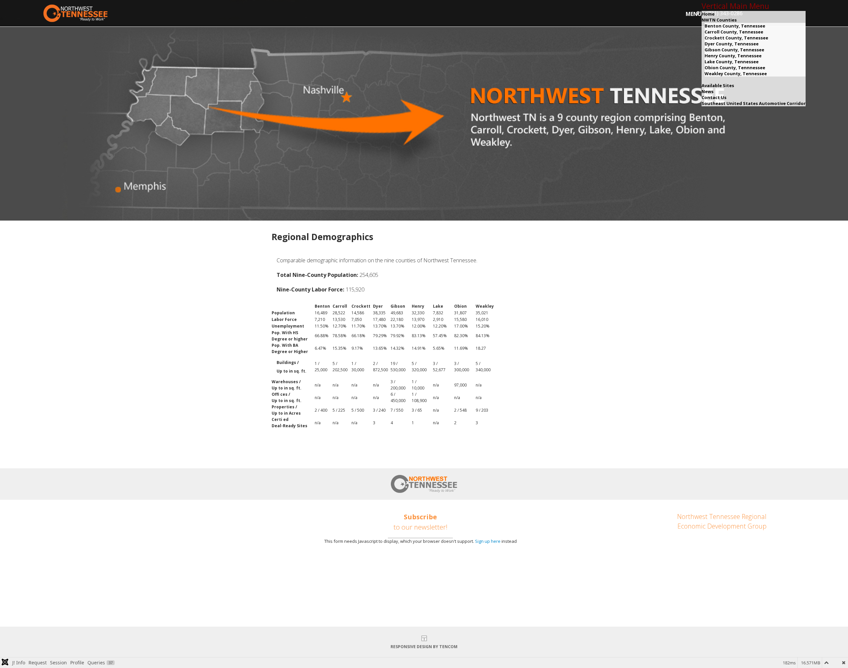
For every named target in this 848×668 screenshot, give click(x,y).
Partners (88, 585)
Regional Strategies (104, 551)
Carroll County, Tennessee (734, 32)
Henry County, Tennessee (733, 56)
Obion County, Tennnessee (735, 68)
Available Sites (718, 85)
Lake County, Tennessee (732, 62)
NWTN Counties (719, 20)
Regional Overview (102, 540)
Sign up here (488, 541)
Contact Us (714, 97)
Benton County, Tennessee (735, 26)
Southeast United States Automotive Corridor (754, 103)
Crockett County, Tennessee (736, 38)
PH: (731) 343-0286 (743, 566)
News (708, 91)
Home (708, 14)
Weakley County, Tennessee (736, 74)
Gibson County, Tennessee (734, 50)
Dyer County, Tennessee (732, 44)
